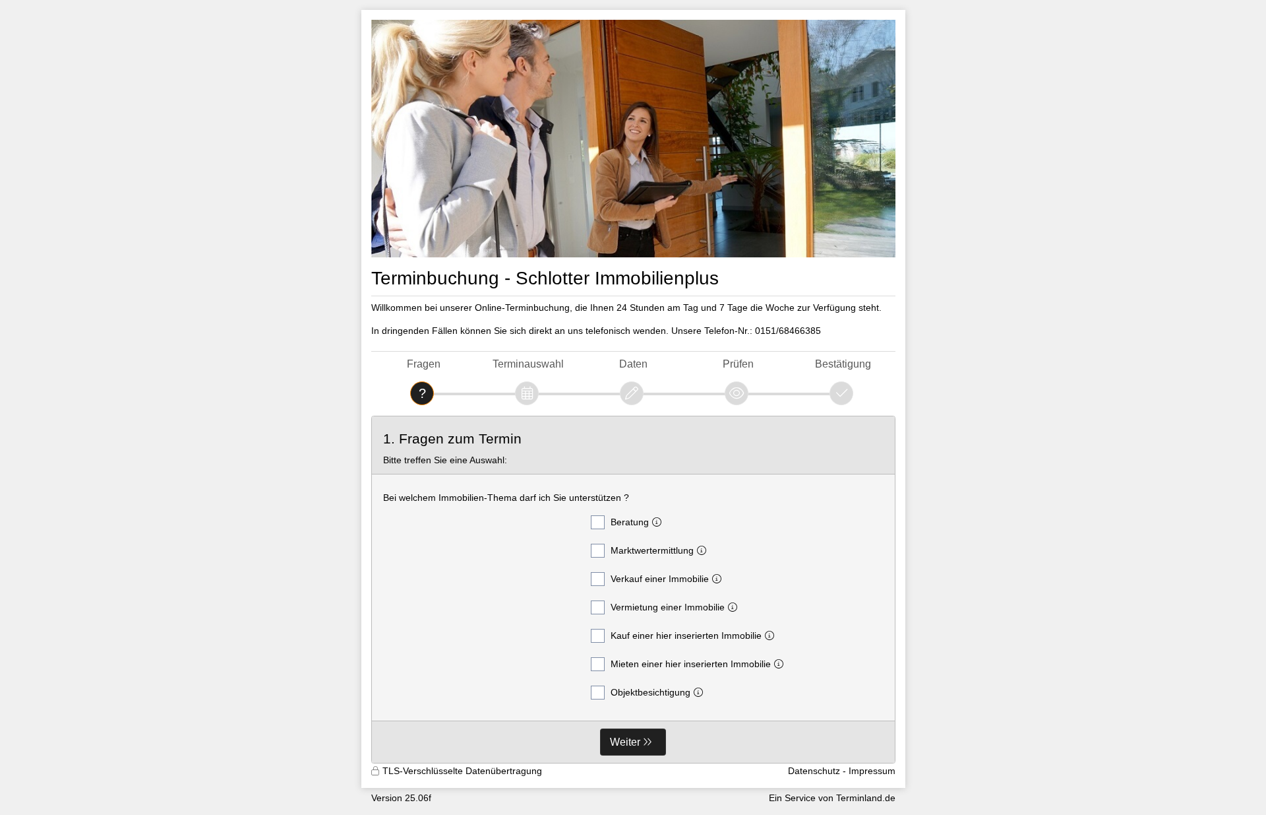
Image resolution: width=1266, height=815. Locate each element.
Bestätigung (843, 364)
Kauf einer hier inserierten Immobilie (686, 635)
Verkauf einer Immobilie (660, 578)
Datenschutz (814, 771)
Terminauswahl (528, 364)
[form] (633, 590)
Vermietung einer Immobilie (668, 607)
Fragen (423, 364)
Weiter (625, 742)
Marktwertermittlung (652, 550)
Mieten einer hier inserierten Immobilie (691, 664)
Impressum (872, 771)
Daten (633, 364)
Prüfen (738, 364)
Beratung (630, 522)
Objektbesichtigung (650, 692)
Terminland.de (865, 798)
